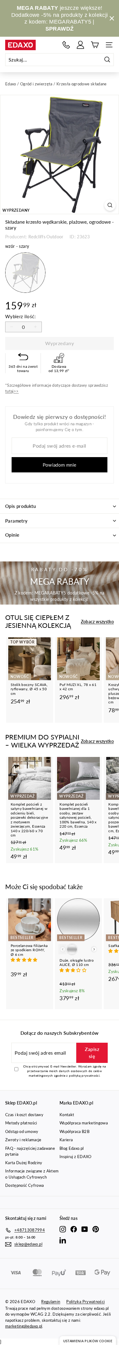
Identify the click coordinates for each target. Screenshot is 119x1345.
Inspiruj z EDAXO (76, 1156)
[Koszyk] (95, 45)
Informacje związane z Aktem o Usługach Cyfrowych (32, 1173)
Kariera (66, 1139)
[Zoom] (110, 205)
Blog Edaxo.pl (72, 1148)
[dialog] (88, 1340)
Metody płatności (21, 1122)
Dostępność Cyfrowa (24, 1185)
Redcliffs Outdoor (45, 236)
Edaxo (10, 83)
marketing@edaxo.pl (23, 1326)
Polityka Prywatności (85, 1301)
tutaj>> (12, 391)
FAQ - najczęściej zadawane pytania (30, 1151)
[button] (25, 959)
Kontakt (67, 1114)
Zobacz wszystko (97, 621)
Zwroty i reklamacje (23, 1139)
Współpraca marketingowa (84, 1122)
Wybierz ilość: (20, 316)
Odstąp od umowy (21, 1131)
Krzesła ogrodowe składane (81, 83)
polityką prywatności (84, 1075)
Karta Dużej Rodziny (23, 1162)
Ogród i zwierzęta (36, 83)
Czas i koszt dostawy (24, 1114)
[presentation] (94, 949)
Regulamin (50, 1301)
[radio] (25, 272)
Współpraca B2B (74, 1131)
